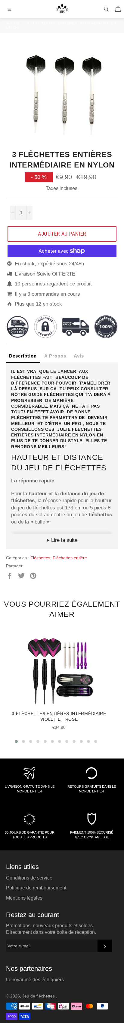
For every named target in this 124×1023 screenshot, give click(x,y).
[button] (16, 741)
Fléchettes (40, 557)
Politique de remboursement (36, 887)
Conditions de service (29, 877)
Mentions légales (24, 898)
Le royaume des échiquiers (35, 979)
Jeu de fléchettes (39, 996)
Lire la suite (63, 540)
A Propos (55, 355)
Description (23, 355)
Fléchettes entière (70, 557)
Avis (79, 355)
